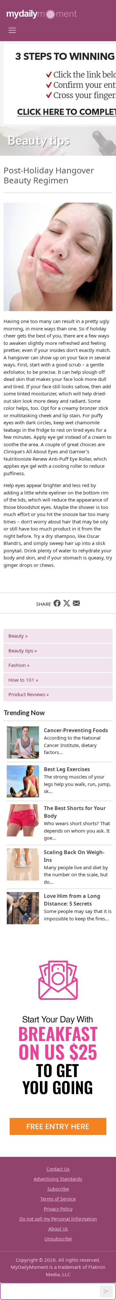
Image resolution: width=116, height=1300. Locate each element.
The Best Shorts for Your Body (75, 812)
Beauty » (18, 635)
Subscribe (58, 1189)
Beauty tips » (22, 650)
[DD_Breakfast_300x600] (58, 1038)
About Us (58, 1229)
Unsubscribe (58, 1239)
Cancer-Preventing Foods (76, 730)
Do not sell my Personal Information (58, 1219)
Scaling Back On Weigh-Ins (74, 856)
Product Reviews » (28, 694)
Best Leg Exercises (67, 769)
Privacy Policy (58, 1209)
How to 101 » (23, 680)
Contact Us (58, 1169)
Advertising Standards (58, 1179)
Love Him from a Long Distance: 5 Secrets (72, 899)
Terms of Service (58, 1199)
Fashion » (19, 665)
